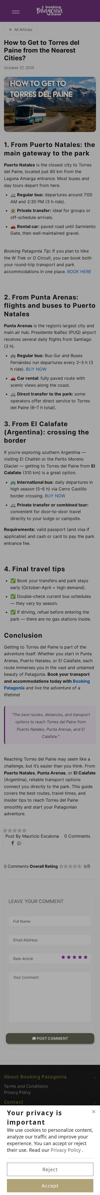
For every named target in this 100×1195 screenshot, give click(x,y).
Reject (50, 1169)
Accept (50, 1185)
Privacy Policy (66, 1150)
